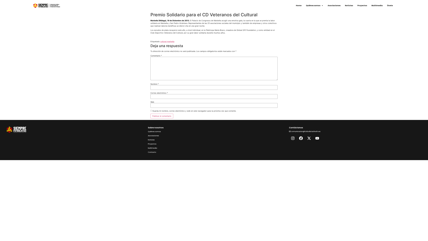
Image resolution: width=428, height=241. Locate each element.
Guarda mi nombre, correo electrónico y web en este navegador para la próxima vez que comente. (194, 111)
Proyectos (362, 5)
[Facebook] (301, 138)
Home (298, 5)
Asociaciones (334, 5)
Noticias (349, 5)
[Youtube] (317, 138)
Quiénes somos (313, 5)
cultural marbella (167, 41)
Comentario (156, 56)
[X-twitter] (309, 138)
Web (152, 102)
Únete (390, 5)
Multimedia (377, 5)
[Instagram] (293, 138)
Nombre (154, 84)
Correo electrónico (159, 93)
